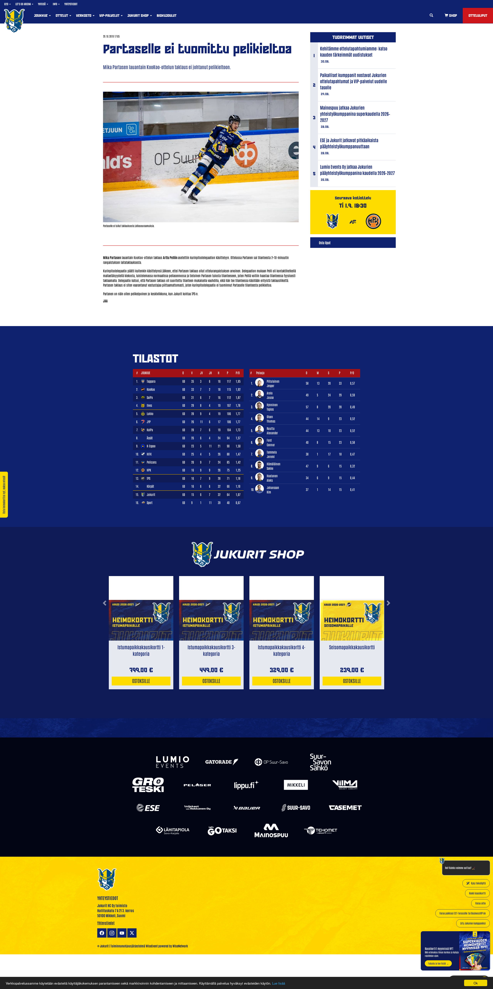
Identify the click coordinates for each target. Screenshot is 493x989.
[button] (104, 618)
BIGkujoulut (166, 15)
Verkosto (84, 15)
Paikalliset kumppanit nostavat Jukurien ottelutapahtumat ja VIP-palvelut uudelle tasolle (353, 81)
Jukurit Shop (138, 15)
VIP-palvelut (109, 15)
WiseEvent (152, 946)
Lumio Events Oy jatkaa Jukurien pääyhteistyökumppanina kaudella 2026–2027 (357, 169)
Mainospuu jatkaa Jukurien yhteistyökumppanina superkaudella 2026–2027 (355, 113)
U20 (6, 4)
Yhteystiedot (70, 4)
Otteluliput (478, 15)
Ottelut (62, 15)
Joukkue (41, 15)
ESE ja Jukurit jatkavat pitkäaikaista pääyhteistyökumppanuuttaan (349, 143)
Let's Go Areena (23, 4)
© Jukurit (103, 946)
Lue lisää (278, 983)
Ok (476, 983)
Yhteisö (42, 4)
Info (55, 4)
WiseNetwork (180, 946)
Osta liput (324, 242)
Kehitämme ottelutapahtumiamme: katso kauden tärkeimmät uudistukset (353, 51)
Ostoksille (141, 681)
